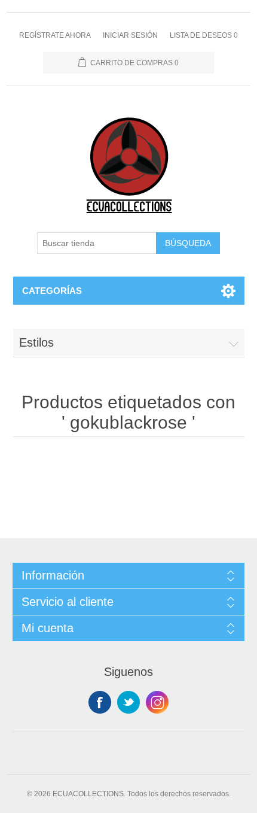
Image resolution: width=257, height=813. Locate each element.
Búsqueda (188, 243)
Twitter (128, 702)
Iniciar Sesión (130, 35)
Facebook (99, 702)
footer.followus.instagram (157, 702)
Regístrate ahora (55, 35)
